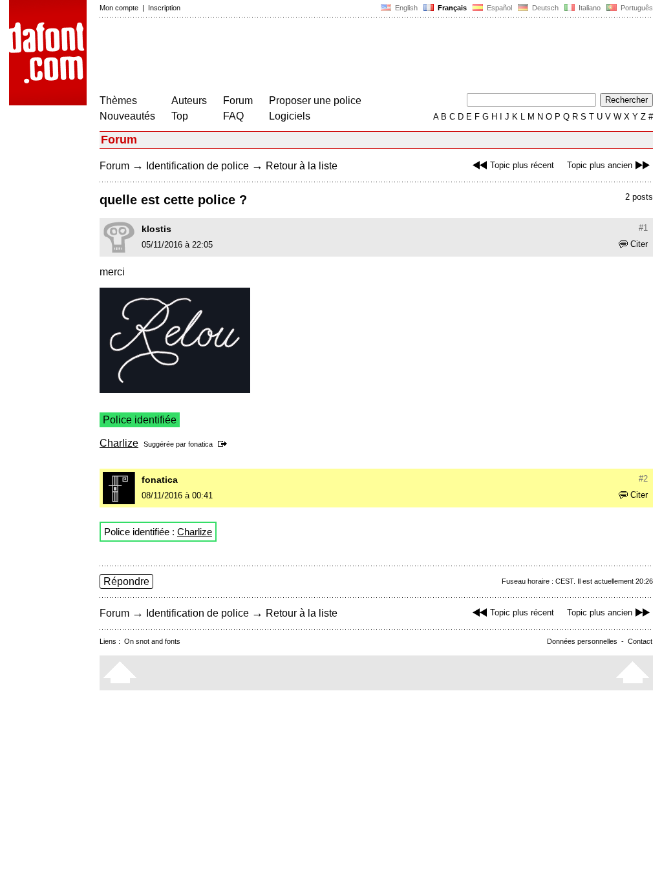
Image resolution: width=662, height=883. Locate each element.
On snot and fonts (152, 641)
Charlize (119, 443)
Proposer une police (315, 100)
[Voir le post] (225, 444)
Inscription (164, 8)
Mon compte (119, 8)
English (405, 8)
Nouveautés (127, 116)
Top (179, 116)
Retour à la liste (301, 165)
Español (498, 8)
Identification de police (197, 165)
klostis (156, 229)
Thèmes (118, 100)
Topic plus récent (522, 165)
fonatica (200, 444)
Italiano (589, 8)
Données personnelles (582, 641)
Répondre (126, 581)
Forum (238, 100)
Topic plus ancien (599, 165)
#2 (643, 479)
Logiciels (289, 116)
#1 (643, 228)
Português (635, 8)
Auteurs (189, 100)
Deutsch (544, 8)
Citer (639, 244)
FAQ (233, 116)
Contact (640, 641)
